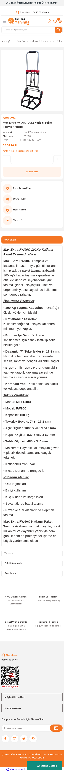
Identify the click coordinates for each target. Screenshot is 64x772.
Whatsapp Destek (47, 765)
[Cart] (60, 21)
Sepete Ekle (32, 171)
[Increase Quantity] (57, 159)
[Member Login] (50, 21)
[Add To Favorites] (32, 188)
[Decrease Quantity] (7, 159)
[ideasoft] (13, 769)
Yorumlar (9, 553)
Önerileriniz (10, 573)
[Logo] (18, 21)
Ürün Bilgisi (10, 240)
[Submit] (56, 728)
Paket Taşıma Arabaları (35, 132)
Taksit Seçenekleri (13, 563)
